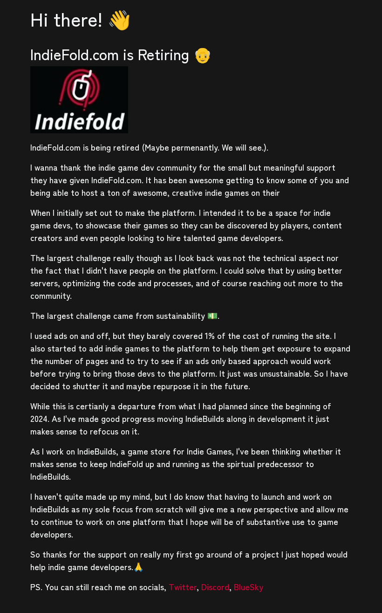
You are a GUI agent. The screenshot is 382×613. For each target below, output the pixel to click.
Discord (215, 586)
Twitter (183, 586)
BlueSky (248, 586)
